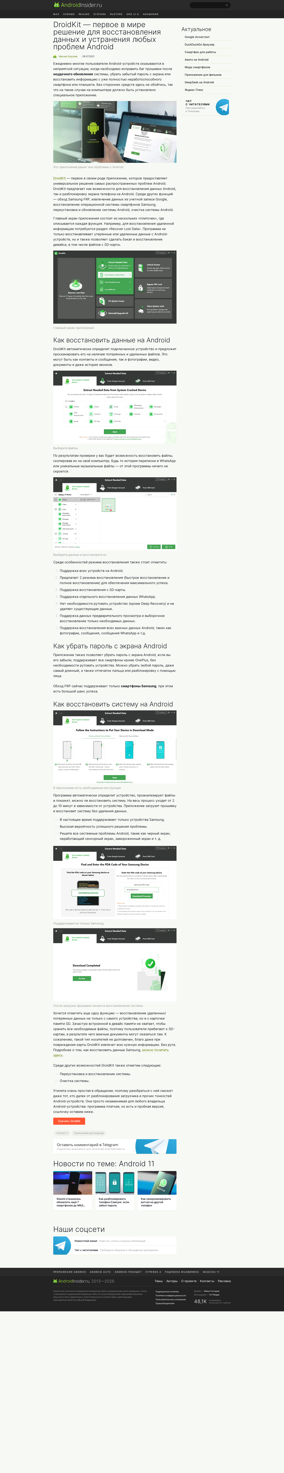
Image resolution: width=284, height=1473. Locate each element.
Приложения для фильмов (203, 74)
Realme (84, 14)
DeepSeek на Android (199, 82)
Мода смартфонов (197, 67)
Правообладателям (165, 1303)
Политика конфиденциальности (171, 1295)
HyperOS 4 (153, 1272)
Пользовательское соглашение (171, 1299)
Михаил (68, 56)
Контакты (207, 1281)
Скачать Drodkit (69, 1121)
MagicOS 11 (211, 1272)
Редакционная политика (167, 1291)
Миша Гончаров (211, 1291)
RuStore (116, 14)
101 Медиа (214, 1294)
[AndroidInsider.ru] (77, 4)
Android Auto (100, 1272)
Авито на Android (197, 59)
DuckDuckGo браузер (199, 44)
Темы (158, 1281)
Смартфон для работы (200, 52)
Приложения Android (69, 1272)
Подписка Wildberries (182, 1272)
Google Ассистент (197, 37)
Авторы (172, 1281)
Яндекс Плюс (194, 90)
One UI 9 (133, 14)
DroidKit (59, 178)
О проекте (189, 1281)
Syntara (100, 14)
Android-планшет (128, 1272)
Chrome (69, 14)
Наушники (151, 14)
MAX (56, 14)
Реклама (224, 1281)
